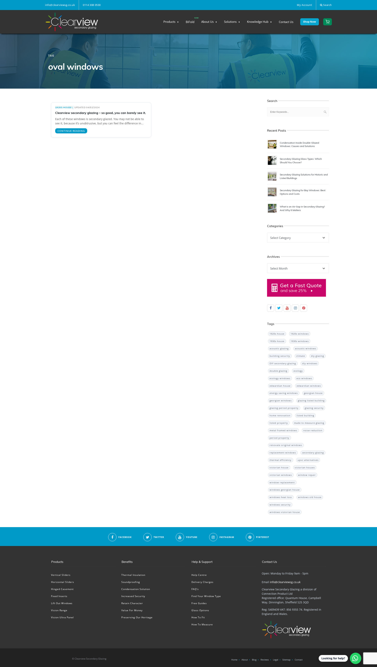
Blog (254, 659)
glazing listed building (311, 400)
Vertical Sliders (60, 575)
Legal (275, 659)
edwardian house (280, 385)
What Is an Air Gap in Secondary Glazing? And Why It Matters (302, 208)
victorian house (279, 467)
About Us (207, 22)
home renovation (280, 415)
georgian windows (281, 400)
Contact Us (286, 22)
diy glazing (317, 355)
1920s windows (300, 333)
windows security (280, 504)
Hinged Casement (62, 589)
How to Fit (198, 617)
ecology (298, 370)
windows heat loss (281, 497)
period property (279, 437)
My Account (304, 5)
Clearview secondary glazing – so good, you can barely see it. (100, 113)
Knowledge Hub (257, 22)
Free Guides (199, 603)
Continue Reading (71, 131)
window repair (307, 474)
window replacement (282, 482)
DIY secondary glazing (283, 363)
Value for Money (132, 610)
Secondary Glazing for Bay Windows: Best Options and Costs (302, 192)
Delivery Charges (202, 582)
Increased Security (133, 596)
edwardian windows (309, 385)
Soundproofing (130, 582)
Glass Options (200, 610)
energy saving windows (284, 393)
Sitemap (286, 659)
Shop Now (309, 21)
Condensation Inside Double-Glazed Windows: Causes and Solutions (299, 144)
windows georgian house (285, 489)
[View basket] (327, 21)
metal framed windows (283, 430)
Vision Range (59, 610)
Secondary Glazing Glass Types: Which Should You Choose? (301, 160)
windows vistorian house (285, 512)
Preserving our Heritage (137, 617)
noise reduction (312, 430)
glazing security (314, 407)
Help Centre (199, 575)
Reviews (265, 659)
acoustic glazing (279, 348)
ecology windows (280, 378)
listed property (279, 422)
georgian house (313, 393)
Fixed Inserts (59, 596)
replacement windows (283, 452)
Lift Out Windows (61, 603)
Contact (299, 659)
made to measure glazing (309, 422)
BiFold (190, 22)
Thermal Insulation (133, 575)
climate (300, 355)
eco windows (304, 378)
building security (280, 355)
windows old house (309, 497)
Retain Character (132, 603)
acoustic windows (305, 348)
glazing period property (284, 407)
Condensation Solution (135, 589)
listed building (305, 415)
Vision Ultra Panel (62, 617)
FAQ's (195, 589)
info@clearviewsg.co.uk (60, 5)
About (245, 659)
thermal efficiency (280, 460)
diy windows (309, 363)
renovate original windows (286, 445)
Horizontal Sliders (62, 582)
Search (327, 5)
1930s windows (300, 341)
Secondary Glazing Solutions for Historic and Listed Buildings (304, 176)
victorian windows (281, 474)
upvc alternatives (308, 460)
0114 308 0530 (92, 5)
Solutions (230, 22)
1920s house (63, 107)
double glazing (278, 370)
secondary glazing (313, 452)
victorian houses (305, 467)
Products (169, 22)
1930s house (277, 341)
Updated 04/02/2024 (87, 107)
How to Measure (202, 624)
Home (234, 659)
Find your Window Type (206, 596)
